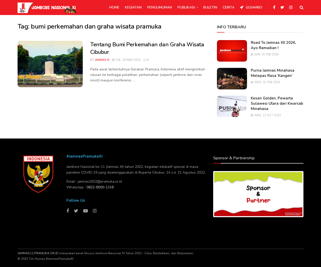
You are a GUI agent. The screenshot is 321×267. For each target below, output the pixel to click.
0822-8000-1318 (100, 187)
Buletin (210, 7)
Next (310, 194)
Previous (207, 194)
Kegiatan (133, 7)
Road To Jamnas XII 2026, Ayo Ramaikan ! (273, 45)
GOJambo (254, 7)
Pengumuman (159, 7)
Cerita (228, 7)
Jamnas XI (102, 60)
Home (114, 7)
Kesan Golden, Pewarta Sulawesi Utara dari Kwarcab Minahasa (277, 103)
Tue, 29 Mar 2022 (127, 60)
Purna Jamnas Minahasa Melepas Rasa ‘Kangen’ (272, 73)
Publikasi (186, 7)
